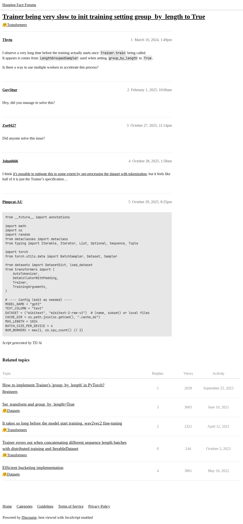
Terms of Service (71, 506)
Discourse (29, 517)
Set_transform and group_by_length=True (38, 404)
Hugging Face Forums (19, 5)
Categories (25, 506)
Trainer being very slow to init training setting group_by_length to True (103, 16)
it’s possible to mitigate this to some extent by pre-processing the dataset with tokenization (80, 174)
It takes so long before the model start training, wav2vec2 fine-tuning (62, 423)
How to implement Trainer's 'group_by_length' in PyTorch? (53, 385)
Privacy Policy (99, 506)
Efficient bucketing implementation (32, 467)
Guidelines (45, 506)
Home (7, 506)
